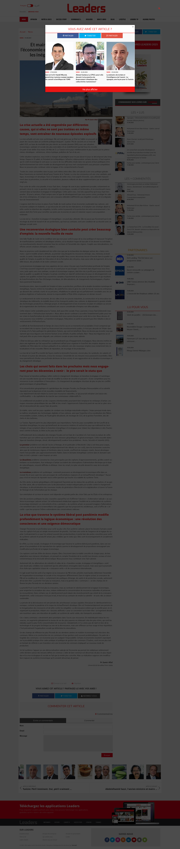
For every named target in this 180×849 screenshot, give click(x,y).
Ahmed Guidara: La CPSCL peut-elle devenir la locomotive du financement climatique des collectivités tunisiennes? (89, 78)
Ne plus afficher (90, 89)
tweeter (91, 35)
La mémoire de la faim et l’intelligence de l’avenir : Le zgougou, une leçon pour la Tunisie (120, 77)
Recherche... (121, 8)
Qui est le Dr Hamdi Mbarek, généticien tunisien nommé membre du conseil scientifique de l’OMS (59, 77)
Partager (68, 35)
